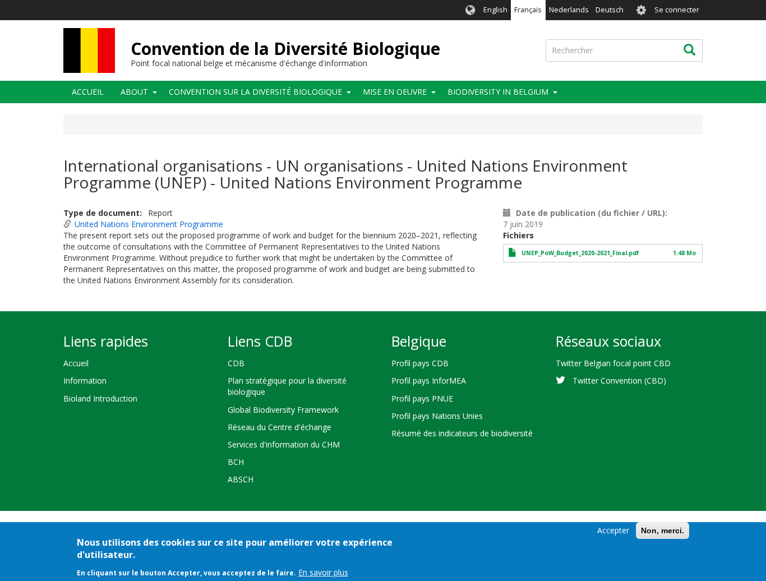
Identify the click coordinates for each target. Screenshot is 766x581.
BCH (236, 462)
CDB (236, 363)
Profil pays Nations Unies (437, 416)
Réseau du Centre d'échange (279, 427)
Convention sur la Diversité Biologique (255, 91)
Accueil (88, 91)
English (495, 10)
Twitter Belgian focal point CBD (613, 363)
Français (528, 10)
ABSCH (240, 479)
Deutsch (610, 10)
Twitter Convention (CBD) (619, 380)
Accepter (613, 530)
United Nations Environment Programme (149, 224)
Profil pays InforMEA (428, 380)
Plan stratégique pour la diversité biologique (287, 386)
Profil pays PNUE (422, 398)
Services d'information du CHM (284, 444)
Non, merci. (662, 530)
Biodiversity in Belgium (497, 91)
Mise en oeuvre (395, 91)
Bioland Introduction (100, 398)
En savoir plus (323, 572)
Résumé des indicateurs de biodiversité (462, 433)
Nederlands (569, 10)
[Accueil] (89, 50)
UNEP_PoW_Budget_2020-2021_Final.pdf (580, 253)
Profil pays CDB (420, 363)
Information (85, 380)
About (134, 91)
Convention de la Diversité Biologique (285, 48)
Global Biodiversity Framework (283, 409)
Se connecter (676, 10)
